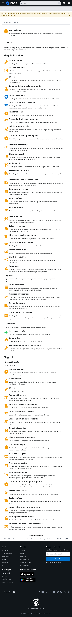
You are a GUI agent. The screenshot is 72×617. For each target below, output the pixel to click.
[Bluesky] (61, 592)
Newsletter (5, 562)
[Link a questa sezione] (3, 56)
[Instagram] (50, 592)
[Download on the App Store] (27, 574)
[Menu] (2, 3)
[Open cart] (64, 3)
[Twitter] (46, 592)
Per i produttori (25, 565)
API (3, 565)
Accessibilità (6, 573)
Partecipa (23, 556)
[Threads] (65, 592)
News (22, 553)
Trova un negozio (25, 562)
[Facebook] (43, 592)
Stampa (22, 550)
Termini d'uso (6, 579)
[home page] (11, 3)
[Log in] (69, 3)
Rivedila (13, 15)
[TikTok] (39, 592)
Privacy (4, 576)
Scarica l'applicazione (28, 570)
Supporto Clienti (7, 553)
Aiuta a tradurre (7, 592)
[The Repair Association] (69, 592)
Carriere (4, 559)
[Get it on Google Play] (27, 580)
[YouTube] (54, 592)
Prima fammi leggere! (54, 562)
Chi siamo (5, 550)
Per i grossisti (24, 559)
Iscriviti (57, 559)
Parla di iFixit (6, 556)
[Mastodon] (58, 592)
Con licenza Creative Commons (41, 614)
